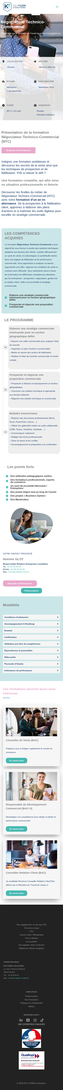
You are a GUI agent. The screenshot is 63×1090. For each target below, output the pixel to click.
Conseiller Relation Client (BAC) (26, 872)
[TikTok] (42, 1020)
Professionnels (31, 996)
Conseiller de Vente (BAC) (22, 740)
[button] (31, 590)
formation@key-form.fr (18, 572)
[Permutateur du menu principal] (57, 7)
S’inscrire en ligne (31, 928)
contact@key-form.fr (18, 978)
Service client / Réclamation (32, 935)
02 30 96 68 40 (14, 566)
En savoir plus (16, 760)
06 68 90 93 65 (18, 569)
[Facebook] (28, 1020)
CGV (31, 931)
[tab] (31, 617)
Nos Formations (31, 1000)
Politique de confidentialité (31, 1003)
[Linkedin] (21, 1020)
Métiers (31, 1007)
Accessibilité (31, 942)
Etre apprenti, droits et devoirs (31, 945)
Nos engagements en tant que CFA (31, 925)
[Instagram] (35, 1020)
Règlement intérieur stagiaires (31, 948)
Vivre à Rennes (31, 938)
